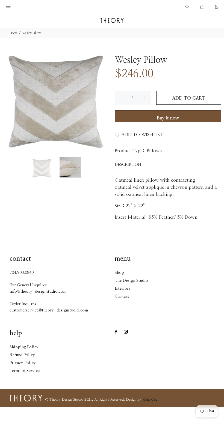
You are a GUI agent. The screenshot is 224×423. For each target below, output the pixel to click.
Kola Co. (149, 399)
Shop (119, 273)
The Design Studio (131, 280)
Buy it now (168, 118)
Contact (122, 296)
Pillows (154, 150)
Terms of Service (25, 371)
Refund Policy (22, 355)
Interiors (122, 288)
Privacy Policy (23, 363)
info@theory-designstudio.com (38, 291)
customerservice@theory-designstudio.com (49, 310)
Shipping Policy (24, 347)
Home (13, 33)
